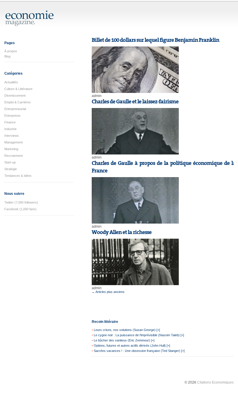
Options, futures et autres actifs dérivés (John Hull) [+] (132, 345)
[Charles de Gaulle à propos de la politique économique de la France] (135, 222)
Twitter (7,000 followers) (21, 202)
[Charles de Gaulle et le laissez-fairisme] (135, 153)
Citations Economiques (215, 382)
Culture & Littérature (18, 89)
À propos (10, 51)
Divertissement (15, 95)
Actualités (11, 82)
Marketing (11, 149)
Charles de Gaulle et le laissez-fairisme (135, 101)
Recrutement (13, 155)
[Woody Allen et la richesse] (135, 284)
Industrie (10, 129)
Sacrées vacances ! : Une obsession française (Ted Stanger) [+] (139, 350)
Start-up (10, 162)
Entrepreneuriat (15, 109)
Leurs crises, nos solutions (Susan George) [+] (127, 330)
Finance (10, 122)
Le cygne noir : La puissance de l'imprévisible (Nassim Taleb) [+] (139, 335)
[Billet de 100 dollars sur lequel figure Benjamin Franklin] (135, 92)
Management (13, 142)
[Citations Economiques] (29, 23)
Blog (7, 56)
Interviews (11, 135)
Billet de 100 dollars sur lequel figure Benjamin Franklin (155, 40)
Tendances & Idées (18, 175)
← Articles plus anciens (108, 292)
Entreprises (12, 115)
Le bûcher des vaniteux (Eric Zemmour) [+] (124, 340)
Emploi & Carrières (17, 102)
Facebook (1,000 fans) (20, 209)
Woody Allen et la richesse (122, 232)
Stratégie (10, 169)
